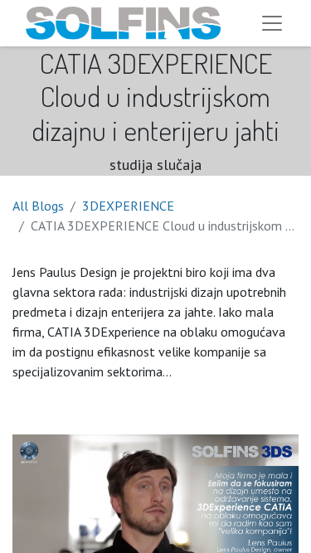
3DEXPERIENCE (128, 205)
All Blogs (38, 205)
